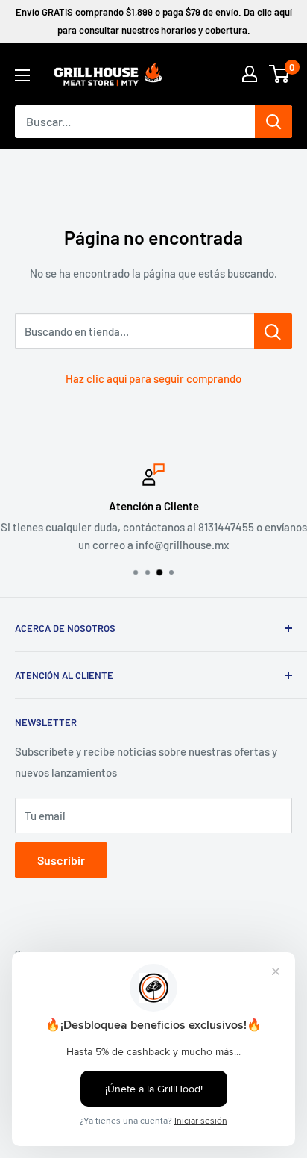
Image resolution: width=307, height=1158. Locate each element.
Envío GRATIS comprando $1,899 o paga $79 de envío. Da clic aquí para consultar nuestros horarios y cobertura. (154, 21)
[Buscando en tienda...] (273, 331)
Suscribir (61, 860)
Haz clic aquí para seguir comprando (153, 378)
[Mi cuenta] (249, 74)
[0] (279, 74)
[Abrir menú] (22, 75)
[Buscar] (273, 121)
